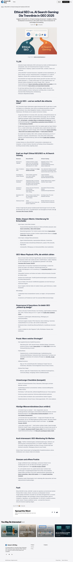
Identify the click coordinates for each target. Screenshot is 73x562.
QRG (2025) (47, 346)
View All (23, 521)
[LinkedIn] (12, 554)
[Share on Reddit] (57, 512)
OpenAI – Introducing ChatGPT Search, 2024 (31, 429)
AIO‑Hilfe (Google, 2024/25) (39, 466)
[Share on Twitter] (55, 512)
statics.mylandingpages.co (39, 57)
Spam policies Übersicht (47, 131)
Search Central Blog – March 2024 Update (30, 228)
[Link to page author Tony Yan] (36, 24)
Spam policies (51, 231)
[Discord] (9, 554)
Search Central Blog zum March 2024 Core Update (41, 84)
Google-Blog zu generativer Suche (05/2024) (42, 122)
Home (14, 1)
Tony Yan (40, 24)
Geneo (19, 441)
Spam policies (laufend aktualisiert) (39, 413)
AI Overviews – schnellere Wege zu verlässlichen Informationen (36, 120)
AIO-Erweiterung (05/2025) (26, 123)
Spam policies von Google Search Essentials (39, 85)
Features (32, 546)
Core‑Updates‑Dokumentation (25, 415)
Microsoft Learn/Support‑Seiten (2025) (45, 430)
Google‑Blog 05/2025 (46, 269)
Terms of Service (65, 560)
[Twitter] (6, 554)
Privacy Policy (58, 560)
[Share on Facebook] (52, 512)
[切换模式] (71, 2)
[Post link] (9, 530)
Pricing (32, 548)
